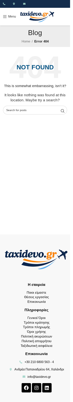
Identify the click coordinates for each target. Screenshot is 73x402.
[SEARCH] (62, 111)
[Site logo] (37, 16)
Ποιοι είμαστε (36, 292)
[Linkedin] (47, 387)
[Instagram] (36, 387)
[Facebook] (26, 387)
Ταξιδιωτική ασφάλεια (36, 346)
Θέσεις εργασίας (36, 297)
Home (26, 41)
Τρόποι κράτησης (36, 322)
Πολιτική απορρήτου (36, 341)
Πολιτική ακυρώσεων (36, 336)
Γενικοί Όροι (36, 318)
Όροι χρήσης (36, 332)
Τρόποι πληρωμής (36, 327)
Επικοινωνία (36, 302)
